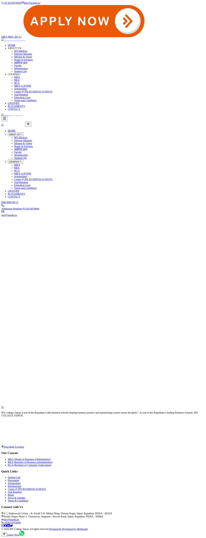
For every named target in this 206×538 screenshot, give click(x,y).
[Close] (28, 124)
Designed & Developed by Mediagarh (68, 529)
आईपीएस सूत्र (20, 62)
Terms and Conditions (25, 100)
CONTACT (14, 109)
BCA (18, 36)
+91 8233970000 (12, 3)
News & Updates (16, 497)
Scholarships (20, 88)
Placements (13, 480)
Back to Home (11, 267)
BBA (11, 36)
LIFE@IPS (13, 103)
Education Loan (22, 97)
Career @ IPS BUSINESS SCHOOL (33, 91)
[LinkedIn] (8, 526)
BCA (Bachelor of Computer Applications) (29, 465)
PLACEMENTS (16, 106)
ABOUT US (14, 134)
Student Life (20, 71)
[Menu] (4, 118)
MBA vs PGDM (22, 85)
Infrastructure (21, 68)
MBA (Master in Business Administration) (29, 459)
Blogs (11, 495)
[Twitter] (11, 526)
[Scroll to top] (4, 534)
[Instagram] (2, 526)
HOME (11, 45)
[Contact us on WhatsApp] (21, 534)
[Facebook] (5, 526)
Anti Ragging (21, 94)
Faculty (18, 65)
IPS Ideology (21, 51)
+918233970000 (12, 522)
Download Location (14, 446)
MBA (4, 36)
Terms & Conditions (18, 500)
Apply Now (7, 410)
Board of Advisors (23, 59)
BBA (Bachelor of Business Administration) (30, 462)
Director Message (23, 54)
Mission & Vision (23, 56)
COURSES (14, 162)
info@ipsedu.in (32, 3)
